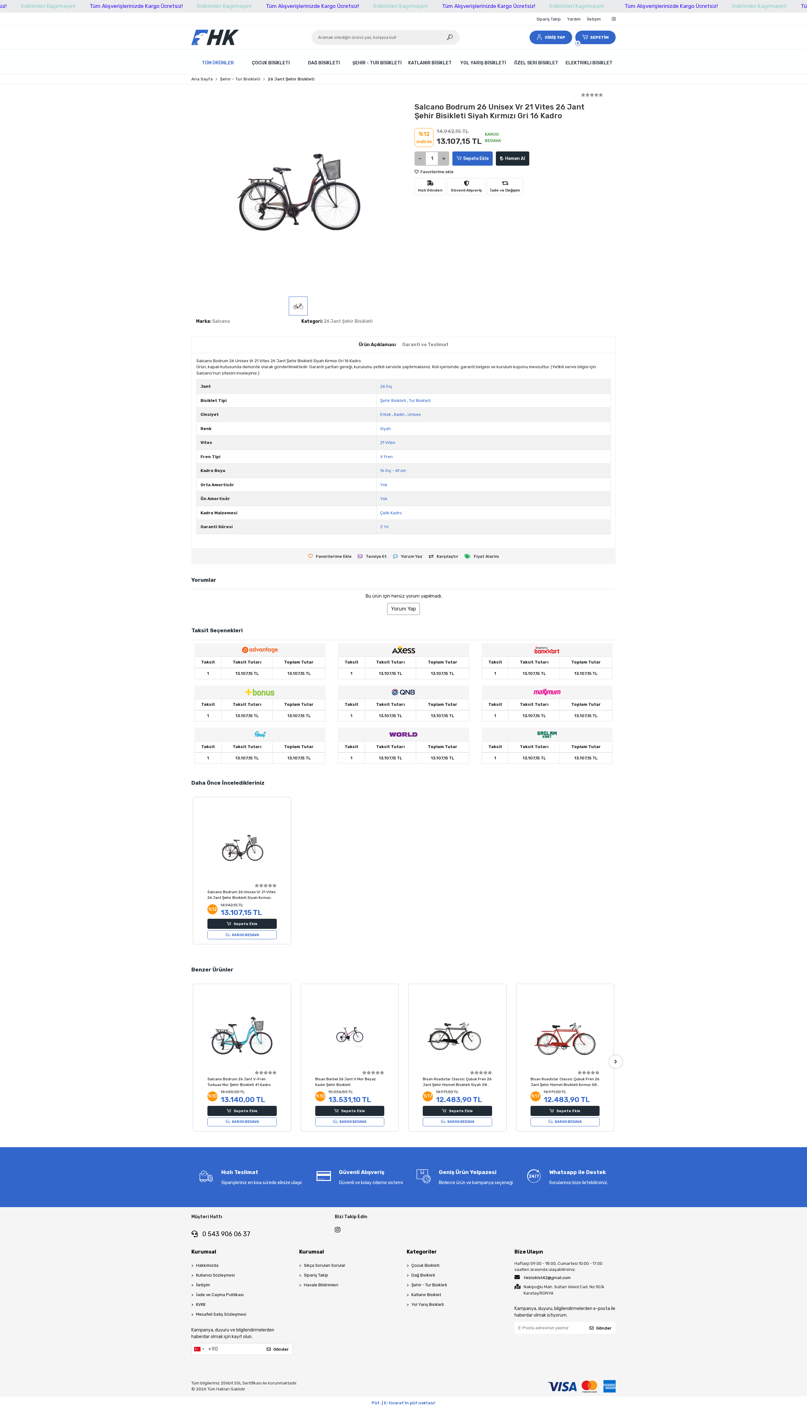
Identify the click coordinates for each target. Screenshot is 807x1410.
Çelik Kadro (391, 512)
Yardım (574, 19)
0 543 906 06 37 (225, 1234)
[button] (551, 37)
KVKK (201, 1304)
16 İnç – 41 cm (393, 470)
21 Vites (387, 442)
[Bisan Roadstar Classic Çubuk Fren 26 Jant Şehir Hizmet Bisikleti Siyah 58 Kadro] (457, 1034)
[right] (615, 1062)
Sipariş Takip (549, 19)
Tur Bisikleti (420, 400)
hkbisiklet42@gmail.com (547, 1277)
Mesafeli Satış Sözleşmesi (221, 1314)
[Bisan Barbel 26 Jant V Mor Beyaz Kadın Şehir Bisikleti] (350, 1034)
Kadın (399, 414)
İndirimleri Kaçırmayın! (48, 6)
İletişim (594, 19)
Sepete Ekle (476, 158)
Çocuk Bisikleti (425, 1265)
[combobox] (199, 1349)
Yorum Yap (403, 609)
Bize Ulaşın (528, 1252)
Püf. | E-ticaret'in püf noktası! (403, 1403)
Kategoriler (422, 1252)
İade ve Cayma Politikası (220, 1294)
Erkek (385, 414)
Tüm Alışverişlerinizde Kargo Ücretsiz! (136, 6)
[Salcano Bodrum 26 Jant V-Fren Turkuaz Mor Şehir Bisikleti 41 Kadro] (242, 1034)
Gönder (281, 1349)
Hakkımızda (207, 1265)
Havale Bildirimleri (321, 1285)
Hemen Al (515, 158)
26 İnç (386, 386)
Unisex (414, 414)
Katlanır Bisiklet (426, 1294)
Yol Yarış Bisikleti (427, 1304)
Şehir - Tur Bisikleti (429, 1285)
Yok (383, 484)
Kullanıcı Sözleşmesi (215, 1275)
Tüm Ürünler (218, 63)
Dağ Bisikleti (423, 1275)
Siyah (385, 428)
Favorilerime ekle (437, 171)
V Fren (386, 456)
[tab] (377, 344)
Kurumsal (203, 1252)
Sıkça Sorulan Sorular (324, 1265)
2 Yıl (384, 526)
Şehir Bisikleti (393, 400)
